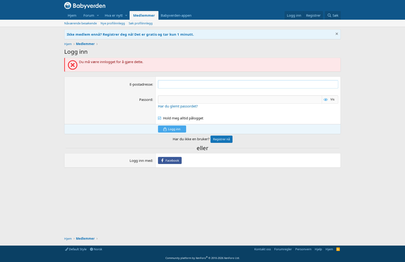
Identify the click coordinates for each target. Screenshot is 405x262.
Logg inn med (141, 160)
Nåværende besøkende (80, 23)
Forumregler (283, 249)
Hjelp (318, 249)
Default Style (77, 249)
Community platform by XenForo (202, 258)
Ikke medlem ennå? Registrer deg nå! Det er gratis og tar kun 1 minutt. (130, 34)
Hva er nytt (114, 15)
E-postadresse (141, 84)
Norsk (97, 249)
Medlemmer (144, 15)
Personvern (303, 249)
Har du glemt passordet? (178, 106)
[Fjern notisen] (336, 34)
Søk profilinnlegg (141, 23)
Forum (88, 15)
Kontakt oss (262, 249)
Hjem (72, 15)
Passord (145, 99)
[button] (98, 15)
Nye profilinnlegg (113, 23)
